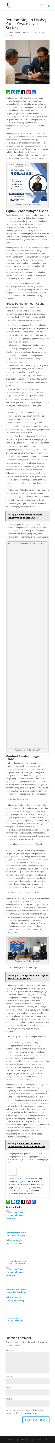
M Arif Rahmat (14, 32)
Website (9, 1399)
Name (9, 1376)
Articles (38, 32)
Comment (10, 1350)
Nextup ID (39, 1121)
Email (9, 1387)
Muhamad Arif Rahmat (18, 1178)
